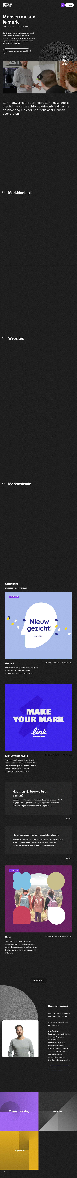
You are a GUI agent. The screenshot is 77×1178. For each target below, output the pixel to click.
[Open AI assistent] (63, 5)
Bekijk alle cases (38, 980)
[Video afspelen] (40, 77)
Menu (70, 5)
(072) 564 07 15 (53, 1025)
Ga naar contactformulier (57, 1069)
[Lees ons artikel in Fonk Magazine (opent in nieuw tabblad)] (64, 60)
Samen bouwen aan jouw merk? (17, 51)
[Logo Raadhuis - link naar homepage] (7, 5)
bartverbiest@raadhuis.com (58, 1022)
